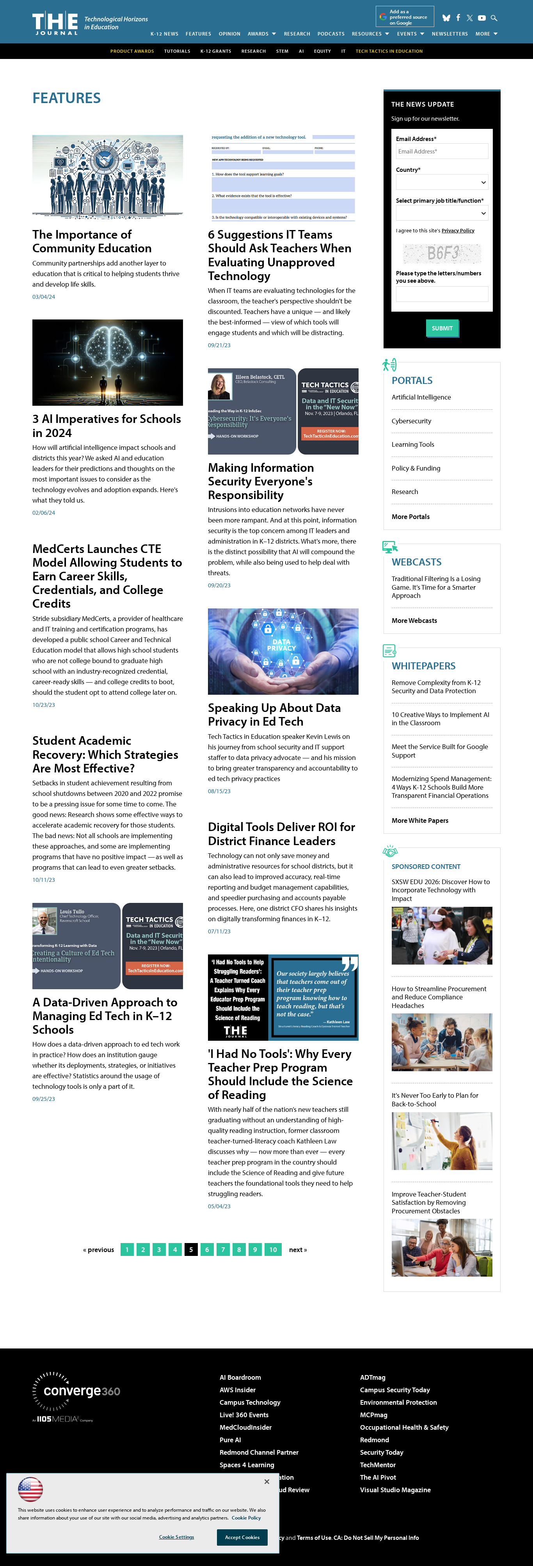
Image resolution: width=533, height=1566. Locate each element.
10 (273, 1249)
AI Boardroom (240, 1377)
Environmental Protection (398, 1402)
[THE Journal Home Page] (90, 23)
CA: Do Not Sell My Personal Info (376, 1537)
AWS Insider (238, 1389)
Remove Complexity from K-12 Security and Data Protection (436, 687)
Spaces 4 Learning (247, 1464)
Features (198, 33)
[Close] (266, 1481)
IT (343, 51)
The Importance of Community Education (92, 240)
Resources (367, 33)
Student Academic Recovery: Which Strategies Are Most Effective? (105, 753)
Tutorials (177, 51)
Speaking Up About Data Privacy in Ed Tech (274, 714)
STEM (282, 51)
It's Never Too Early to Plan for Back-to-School (435, 1099)
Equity (322, 51)
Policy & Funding (416, 468)
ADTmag (373, 1377)
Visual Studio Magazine (395, 1489)
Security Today (381, 1452)
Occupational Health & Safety (404, 1427)
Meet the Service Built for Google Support (440, 751)
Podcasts (331, 33)
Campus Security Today (395, 1389)
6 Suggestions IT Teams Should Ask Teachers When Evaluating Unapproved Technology (280, 254)
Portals (412, 380)
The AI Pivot (378, 1477)
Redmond (374, 1439)
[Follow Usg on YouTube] (482, 18)
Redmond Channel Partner (259, 1452)
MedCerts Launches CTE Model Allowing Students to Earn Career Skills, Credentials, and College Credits (107, 575)
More (483, 33)
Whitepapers (424, 665)
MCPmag (373, 1414)
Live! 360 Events (244, 1414)
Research (297, 33)
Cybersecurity (411, 420)
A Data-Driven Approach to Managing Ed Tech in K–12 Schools (105, 1015)
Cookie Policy (246, 1517)
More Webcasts (414, 620)
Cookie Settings (176, 1537)
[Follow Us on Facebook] (458, 17)
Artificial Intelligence (421, 396)
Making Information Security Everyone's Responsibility (261, 480)
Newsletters (450, 33)
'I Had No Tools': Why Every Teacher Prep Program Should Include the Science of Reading (280, 1073)
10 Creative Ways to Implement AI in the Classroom (440, 719)
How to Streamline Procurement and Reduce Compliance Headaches (439, 997)
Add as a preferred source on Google (408, 17)
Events (407, 33)
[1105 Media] (79, 1462)
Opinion (230, 33)
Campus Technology (250, 1402)
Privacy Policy (458, 230)
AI (301, 51)
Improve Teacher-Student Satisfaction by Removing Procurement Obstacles (429, 1202)
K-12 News (165, 33)
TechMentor (378, 1464)
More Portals (411, 516)
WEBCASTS (417, 561)
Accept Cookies (242, 1537)
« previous (98, 1249)
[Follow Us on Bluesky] (446, 18)
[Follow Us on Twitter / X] (470, 18)
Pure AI (230, 1439)
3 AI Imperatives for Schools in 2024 (106, 425)
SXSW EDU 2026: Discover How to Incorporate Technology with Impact (441, 890)
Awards (258, 33)
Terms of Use (314, 1537)
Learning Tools (413, 444)
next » (298, 1249)
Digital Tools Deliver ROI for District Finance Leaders (281, 833)
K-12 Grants (216, 51)
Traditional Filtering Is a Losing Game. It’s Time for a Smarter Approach (436, 587)
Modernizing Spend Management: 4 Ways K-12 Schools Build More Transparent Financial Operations (442, 787)
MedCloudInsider (246, 1427)
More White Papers (420, 820)
